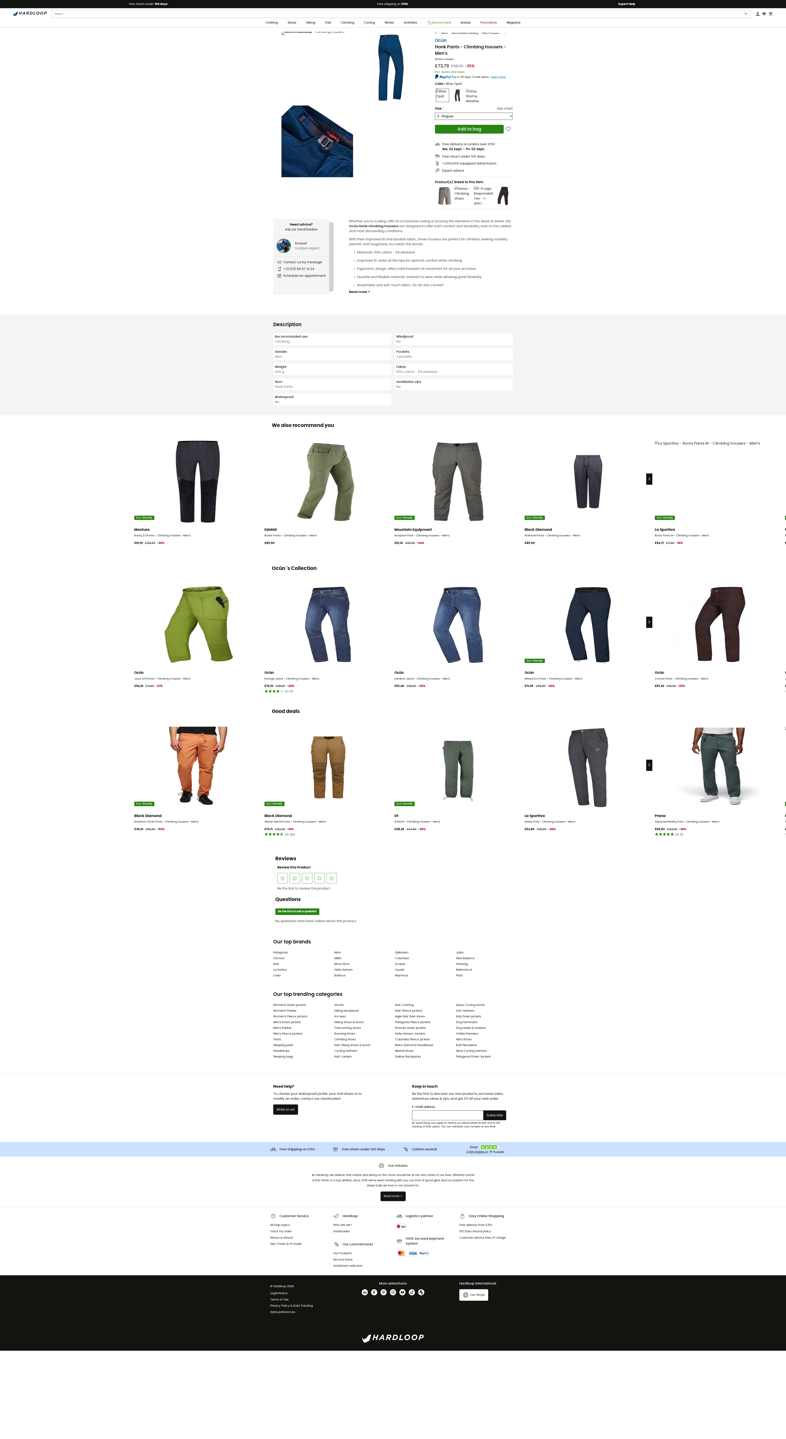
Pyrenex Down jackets (410, 1028)
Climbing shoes (345, 1039)
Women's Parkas (284, 1010)
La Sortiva (280, 969)
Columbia (402, 958)
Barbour (340, 975)
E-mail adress (423, 1107)
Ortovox (278, 958)
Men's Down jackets (287, 1022)
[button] (317, 67)
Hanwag (462, 964)
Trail (328, 22)
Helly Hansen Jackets (410, 1033)
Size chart (505, 108)
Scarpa (400, 964)
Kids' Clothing (404, 1005)
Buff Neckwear (466, 1045)
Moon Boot (342, 964)
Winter (389, 22)
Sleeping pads (283, 1045)
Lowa (276, 975)
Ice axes (340, 1016)
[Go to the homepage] (438, 33)
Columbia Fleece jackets (412, 1039)
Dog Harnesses (466, 1022)
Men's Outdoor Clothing (465, 33)
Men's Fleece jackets (287, 1033)
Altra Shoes (464, 1039)
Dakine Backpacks (408, 1056)
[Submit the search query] (746, 14)
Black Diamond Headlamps (414, 1045)
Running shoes (344, 1033)
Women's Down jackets (289, 1005)
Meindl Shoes (404, 1051)
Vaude (399, 969)
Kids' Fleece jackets (408, 1010)
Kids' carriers (343, 1056)
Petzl (459, 975)
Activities (410, 22)
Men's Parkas (282, 1028)
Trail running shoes (347, 1028)
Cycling (369, 22)
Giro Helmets (465, 1010)
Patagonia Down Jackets (473, 1056)
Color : (448, 83)
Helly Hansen (343, 969)
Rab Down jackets (468, 1016)
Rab (276, 964)
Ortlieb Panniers (467, 1033)
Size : (439, 108)
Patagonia (280, 952)
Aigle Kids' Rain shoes (410, 1016)
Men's (445, 33)
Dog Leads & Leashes (471, 1028)
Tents (277, 1039)
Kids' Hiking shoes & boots (352, 1045)
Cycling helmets (345, 1051)
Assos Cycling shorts (470, 1005)
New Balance (465, 958)
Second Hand (441, 22)
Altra (337, 952)
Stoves (339, 1005)
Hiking (310, 22)
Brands (466, 22)
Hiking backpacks (346, 1010)
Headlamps (281, 1051)
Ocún (441, 40)
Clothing (271, 22)
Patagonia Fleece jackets (412, 1022)
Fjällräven (401, 952)
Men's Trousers (490, 33)
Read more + (359, 292)
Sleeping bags (283, 1056)
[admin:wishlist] (508, 129)
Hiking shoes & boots (349, 1022)
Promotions (488, 22)
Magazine (514, 22)
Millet (337, 958)
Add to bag (469, 129)
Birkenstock (464, 969)
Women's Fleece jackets (290, 1016)
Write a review (444, 59)
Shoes (292, 22)
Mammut (401, 975)
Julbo (460, 952)
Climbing (347, 22)
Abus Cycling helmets (471, 1051)
